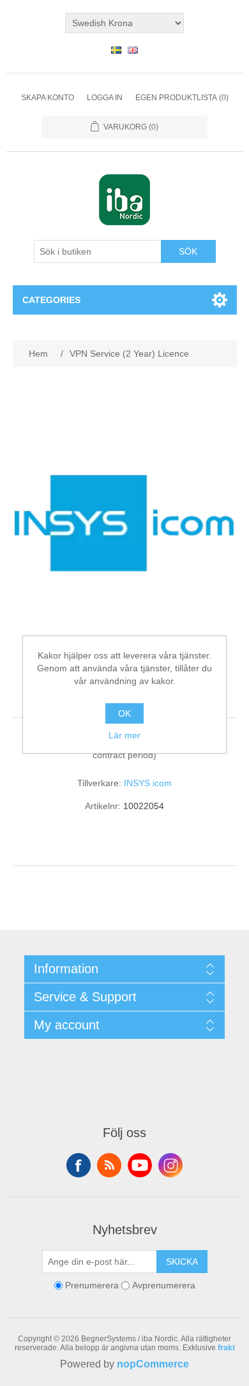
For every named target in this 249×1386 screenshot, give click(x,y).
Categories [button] (51, 300)
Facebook (78, 1165)
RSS (109, 1165)
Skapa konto (47, 97)
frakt (226, 1347)
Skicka (182, 1261)
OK (124, 713)
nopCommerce (153, 1364)
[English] (132, 50)
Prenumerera (92, 1285)
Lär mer (124, 735)
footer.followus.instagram (170, 1165)
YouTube (140, 1165)
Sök (188, 251)
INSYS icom (148, 783)
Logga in (105, 97)
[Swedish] (116, 50)
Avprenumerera (163, 1285)
